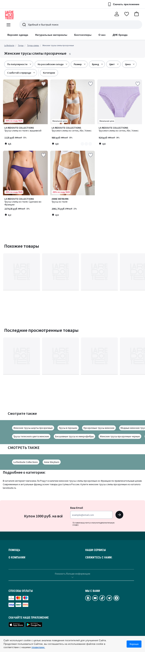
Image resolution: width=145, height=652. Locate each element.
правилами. (38, 647)
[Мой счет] (116, 14)
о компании (16, 557)
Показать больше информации (72, 573)
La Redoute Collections (25, 462)
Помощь (14, 550)
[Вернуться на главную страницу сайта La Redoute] (9, 15)
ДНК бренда (120, 34)
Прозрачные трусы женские (98, 427)
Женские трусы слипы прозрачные (58, 45)
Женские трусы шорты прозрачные (33, 427)
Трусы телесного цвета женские (31, 436)
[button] (136, 14)
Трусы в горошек (68, 427)
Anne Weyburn (51, 462)
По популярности (17, 64)
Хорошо (134, 644)
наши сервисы (95, 550)
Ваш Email (76, 507)
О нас (101, 34)
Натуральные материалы (51, 34)
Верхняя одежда (17, 34)
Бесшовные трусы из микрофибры (74, 436)
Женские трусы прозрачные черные (120, 436)
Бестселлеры (82, 34)
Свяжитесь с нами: (98, 557)
